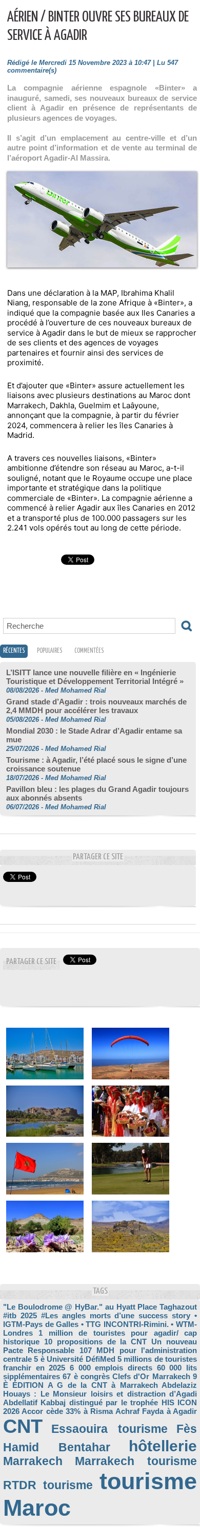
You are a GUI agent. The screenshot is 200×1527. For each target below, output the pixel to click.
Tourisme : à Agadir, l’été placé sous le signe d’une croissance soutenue (96, 764)
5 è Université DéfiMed (74, 1359)
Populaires (49, 651)
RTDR (19, 1485)
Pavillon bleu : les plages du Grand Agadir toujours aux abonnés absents (97, 793)
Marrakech (33, 1461)
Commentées (89, 651)
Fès (186, 1429)
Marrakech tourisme (136, 1461)
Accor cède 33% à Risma (67, 1411)
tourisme (68, 1485)
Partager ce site (31, 962)
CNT (23, 1426)
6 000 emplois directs (111, 1367)
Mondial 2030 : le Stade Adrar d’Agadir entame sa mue (94, 735)
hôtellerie (163, 1445)
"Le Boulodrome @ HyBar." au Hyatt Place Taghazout (100, 1306)
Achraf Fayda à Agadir (156, 1411)
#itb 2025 (20, 1315)
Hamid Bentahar (56, 1447)
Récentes (14, 651)
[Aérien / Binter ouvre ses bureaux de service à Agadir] (102, 175)
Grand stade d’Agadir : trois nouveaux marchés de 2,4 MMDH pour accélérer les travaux (96, 706)
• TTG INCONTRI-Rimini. (125, 1324)
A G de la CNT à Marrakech (103, 1385)
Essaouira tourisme (109, 1429)
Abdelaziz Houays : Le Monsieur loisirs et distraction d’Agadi (100, 1389)
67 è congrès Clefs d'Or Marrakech (126, 1376)
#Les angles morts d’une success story (115, 1315)
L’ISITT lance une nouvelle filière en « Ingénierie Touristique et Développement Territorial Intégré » (95, 676)
